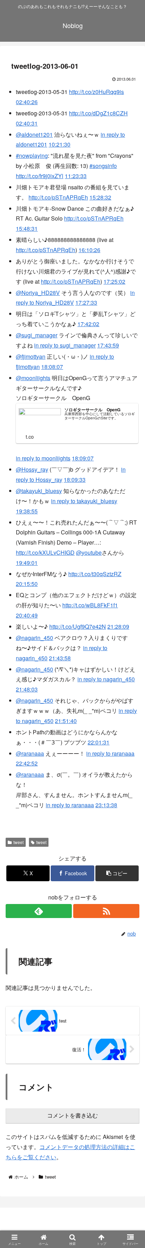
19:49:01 (27, 563)
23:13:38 (106, 805)
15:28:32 (100, 197)
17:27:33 (86, 302)
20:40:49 (27, 615)
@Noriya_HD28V (38, 293)
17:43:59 (108, 345)
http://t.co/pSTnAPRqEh (58, 197)
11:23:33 (76, 176)
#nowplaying (32, 155)
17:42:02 (88, 324)
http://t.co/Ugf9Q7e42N (77, 626)
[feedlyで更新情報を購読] (39, 911)
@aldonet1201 (34, 134)
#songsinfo (103, 166)
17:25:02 (114, 281)
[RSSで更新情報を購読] (106, 911)
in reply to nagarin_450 (106, 679)
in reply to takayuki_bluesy (84, 501)
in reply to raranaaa (110, 753)
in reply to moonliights (43, 458)
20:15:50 (27, 584)
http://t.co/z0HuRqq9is (96, 92)
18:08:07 (52, 367)
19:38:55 (27, 511)
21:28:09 (118, 626)
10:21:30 (59, 144)
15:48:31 (27, 228)
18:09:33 (75, 479)
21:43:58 (60, 658)
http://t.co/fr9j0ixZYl (39, 176)
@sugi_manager (36, 335)
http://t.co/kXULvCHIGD (45, 552)
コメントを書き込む (72, 1116)
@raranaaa (30, 753)
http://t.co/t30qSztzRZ (94, 574)
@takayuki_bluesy (39, 491)
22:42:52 (27, 763)
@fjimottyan (30, 356)
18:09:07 (83, 458)
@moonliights (33, 378)
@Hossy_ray (32, 469)
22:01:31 (98, 742)
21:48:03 (27, 689)
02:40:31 (27, 123)
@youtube (89, 552)
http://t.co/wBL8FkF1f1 (90, 605)
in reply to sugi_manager (65, 345)
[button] (117, 873)
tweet (18, 842)
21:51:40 (66, 721)
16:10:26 (89, 250)
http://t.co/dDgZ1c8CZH (98, 113)
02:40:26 (27, 102)
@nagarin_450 (34, 638)
